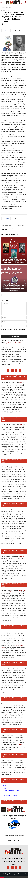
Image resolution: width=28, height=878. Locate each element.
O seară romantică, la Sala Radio (21, 227)
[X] (20, 370)
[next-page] (5, 295)
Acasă (2, 7)
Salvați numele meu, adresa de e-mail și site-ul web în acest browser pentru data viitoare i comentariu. (13, 331)
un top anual (22, 556)
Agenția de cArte (9, 23)
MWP (16, 874)
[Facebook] (8, 370)
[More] (19, 30)
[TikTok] (16, 370)
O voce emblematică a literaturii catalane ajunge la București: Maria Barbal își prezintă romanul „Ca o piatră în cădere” (14, 288)
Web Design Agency (9, 874)
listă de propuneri (10, 679)
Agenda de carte (8, 7)
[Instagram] (12, 370)
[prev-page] (2, 295)
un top (20, 382)
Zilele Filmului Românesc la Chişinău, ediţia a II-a (7, 228)
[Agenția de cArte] (2, 24)
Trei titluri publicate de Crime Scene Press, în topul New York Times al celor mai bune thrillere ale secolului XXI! (14, 260)
